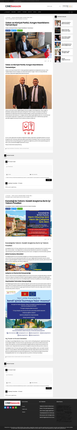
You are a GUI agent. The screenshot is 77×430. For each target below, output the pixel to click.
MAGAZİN (17, 17)
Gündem (13, 17)
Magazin (68, 412)
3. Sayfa (59, 405)
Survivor (67, 417)
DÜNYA (13, 195)
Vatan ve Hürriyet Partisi (24, 148)
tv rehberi (69, 418)
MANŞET (21, 17)
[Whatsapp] (16, 407)
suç (60, 418)
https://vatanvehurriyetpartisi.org (13, 144)
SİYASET (28, 17)
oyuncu (62, 415)
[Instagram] (8, 407)
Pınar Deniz (66, 415)
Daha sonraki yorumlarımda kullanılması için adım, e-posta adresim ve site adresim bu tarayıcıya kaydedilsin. (27, 177)
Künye (23, 406)
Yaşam (61, 419)
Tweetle (14, 30)
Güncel (66, 409)
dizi (60, 408)
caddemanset (63, 407)
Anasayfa (8, 17)
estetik (69, 408)
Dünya (62, 408)
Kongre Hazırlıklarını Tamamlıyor (13, 148)
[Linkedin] (11, 407)
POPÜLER (24, 17)
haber (69, 409)
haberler (60, 411)
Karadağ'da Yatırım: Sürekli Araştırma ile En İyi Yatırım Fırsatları (19, 356)
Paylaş (8, 30)
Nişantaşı (58, 415)
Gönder (20, 30)
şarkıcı (70, 421)
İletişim (23, 412)
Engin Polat (66, 408)
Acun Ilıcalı (63, 405)
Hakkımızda (24, 409)
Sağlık (69, 415)
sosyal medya (61, 417)
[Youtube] (13, 407)
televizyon (63, 418)
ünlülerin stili (64, 420)
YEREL (31, 17)
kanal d (69, 411)
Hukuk (65, 411)
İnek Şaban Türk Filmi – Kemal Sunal (21, 1)
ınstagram (66, 421)
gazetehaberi (60, 409)
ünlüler (64, 419)
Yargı (58, 419)
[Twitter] (5, 407)
